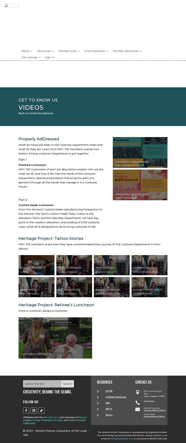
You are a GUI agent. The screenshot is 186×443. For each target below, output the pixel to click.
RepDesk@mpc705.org (154, 416)
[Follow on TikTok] (41, 410)
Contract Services (116, 397)
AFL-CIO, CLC (50, 417)
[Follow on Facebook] (26, 410)
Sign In (49, 57)
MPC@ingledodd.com (122, 438)
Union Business (94, 51)
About (25, 51)
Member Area (68, 51)
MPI (108, 403)
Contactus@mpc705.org (155, 410)
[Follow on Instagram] (34, 410)
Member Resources (126, 51)
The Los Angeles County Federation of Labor (55, 419)
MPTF (109, 409)
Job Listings (29, 57)
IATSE (109, 391)
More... (109, 415)
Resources (44, 51)
